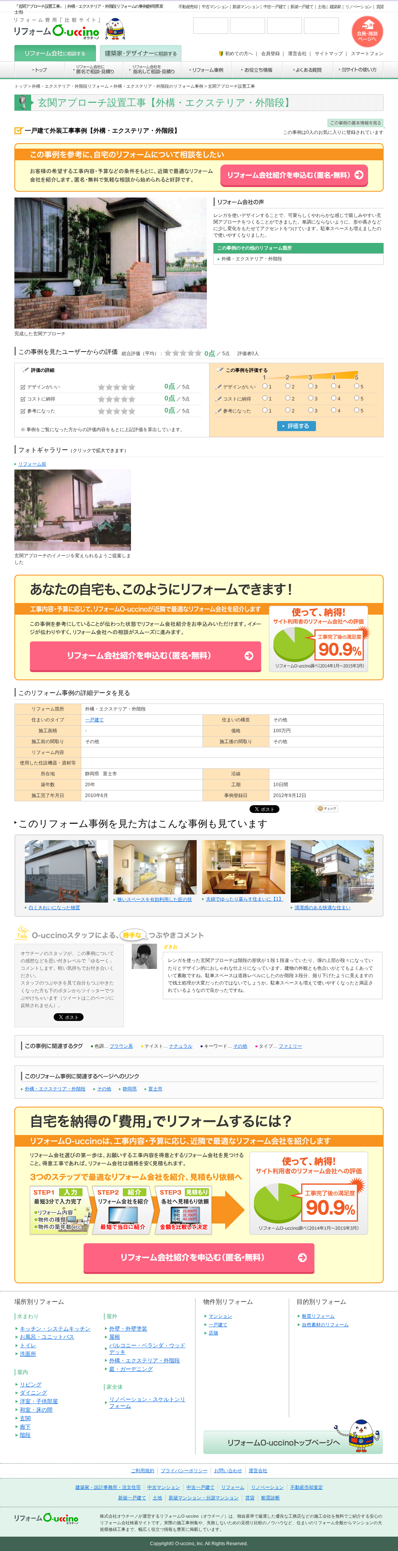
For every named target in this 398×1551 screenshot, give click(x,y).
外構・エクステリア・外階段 (55, 1089)
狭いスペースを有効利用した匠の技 (154, 899)
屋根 (114, 1337)
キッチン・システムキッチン (55, 1329)
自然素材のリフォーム (325, 1324)
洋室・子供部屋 (39, 1401)
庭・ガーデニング (131, 1369)
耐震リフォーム (318, 1316)
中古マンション (215, 6)
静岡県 (130, 1089)
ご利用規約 (142, 1470)
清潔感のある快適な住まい (323, 907)
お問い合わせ (228, 1470)
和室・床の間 (36, 1410)
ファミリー (290, 1046)
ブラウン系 (121, 1046)
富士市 (155, 1089)
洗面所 (28, 1354)
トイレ (28, 1345)
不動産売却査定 (306, 1487)
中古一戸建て (275, 6)
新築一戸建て (301, 6)
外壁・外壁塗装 (128, 1329)
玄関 (25, 1418)
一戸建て (94, 720)
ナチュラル (180, 1046)
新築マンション (245, 6)
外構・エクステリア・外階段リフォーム (70, 86)
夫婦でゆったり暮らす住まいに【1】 (244, 899)
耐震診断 (270, 1498)
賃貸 (380, 6)
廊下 (25, 1427)
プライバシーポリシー (184, 1470)
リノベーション (358, 6)
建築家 (335, 6)
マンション (220, 1316)
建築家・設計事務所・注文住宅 (108, 1487)
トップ (20, 86)
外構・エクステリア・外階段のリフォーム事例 (158, 86)
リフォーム (232, 1487)
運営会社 (258, 1470)
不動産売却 (187, 6)
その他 (240, 1046)
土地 (321, 6)
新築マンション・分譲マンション (204, 1498)
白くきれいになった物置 (54, 907)
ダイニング (33, 1393)
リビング (31, 1384)
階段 (25, 1435)
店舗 (213, 1333)
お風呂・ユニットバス (47, 1337)
